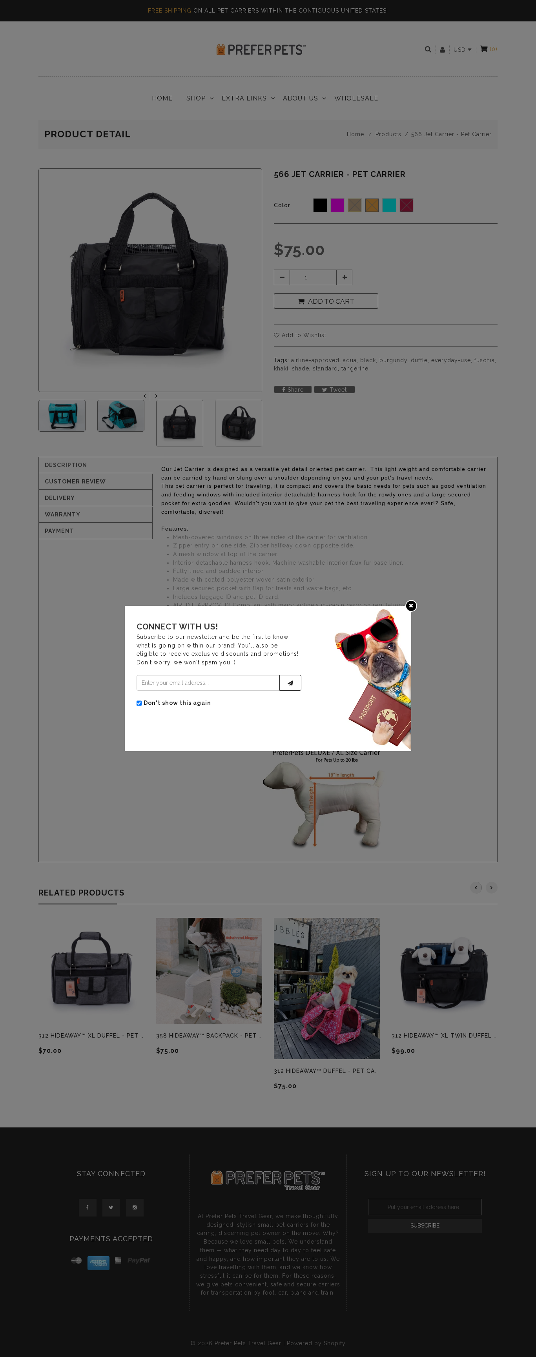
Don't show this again (177, 703)
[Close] (411, 605)
